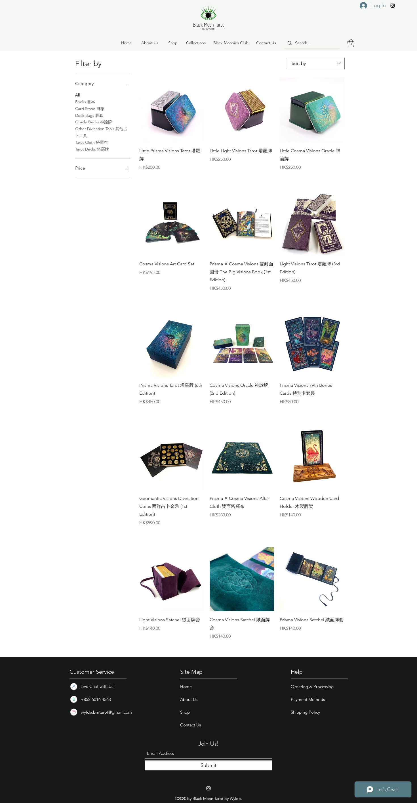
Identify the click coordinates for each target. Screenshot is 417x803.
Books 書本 (85, 101)
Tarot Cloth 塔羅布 (91, 142)
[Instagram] (392, 6)
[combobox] (316, 63)
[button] (172, 43)
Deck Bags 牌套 (89, 115)
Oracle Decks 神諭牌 (93, 121)
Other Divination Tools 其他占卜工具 (101, 132)
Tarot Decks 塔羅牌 (92, 149)
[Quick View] (171, 110)
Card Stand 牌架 (90, 108)
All (77, 95)
